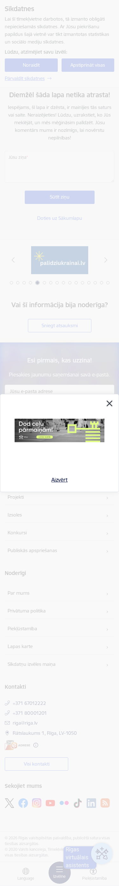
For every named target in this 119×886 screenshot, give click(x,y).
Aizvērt (59, 480)
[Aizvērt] (109, 403)
